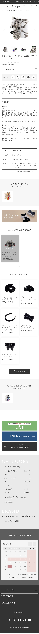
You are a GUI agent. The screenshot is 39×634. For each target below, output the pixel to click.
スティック (8, 485)
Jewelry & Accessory (15, 497)
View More (19, 371)
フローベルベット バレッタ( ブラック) (9, 355)
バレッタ (27, 482)
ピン (25, 485)
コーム (22, 10)
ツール (26, 489)
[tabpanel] (10, 248)
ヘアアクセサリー (12, 10)
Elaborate (30, 516)
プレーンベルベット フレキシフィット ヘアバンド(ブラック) (9, 327)
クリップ (7, 474)
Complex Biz (11, 516)
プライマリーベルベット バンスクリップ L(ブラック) (28, 299)
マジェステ (8, 489)
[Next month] (34, 544)
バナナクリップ (10, 478)
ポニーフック (28, 471)
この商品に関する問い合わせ (26, 171)
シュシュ (27, 474)
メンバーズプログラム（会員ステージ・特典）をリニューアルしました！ (19, 2)
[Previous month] (30, 544)
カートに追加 (30, 631)
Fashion (8, 501)
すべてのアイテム (10, 471)
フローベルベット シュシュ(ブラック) (9, 298)
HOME (3, 10)
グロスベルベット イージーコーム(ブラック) (28, 327)
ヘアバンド (28, 478)
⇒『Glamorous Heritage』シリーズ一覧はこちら (18, 121)
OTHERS (27, 492)
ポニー (6, 492)
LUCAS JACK (12, 521)
